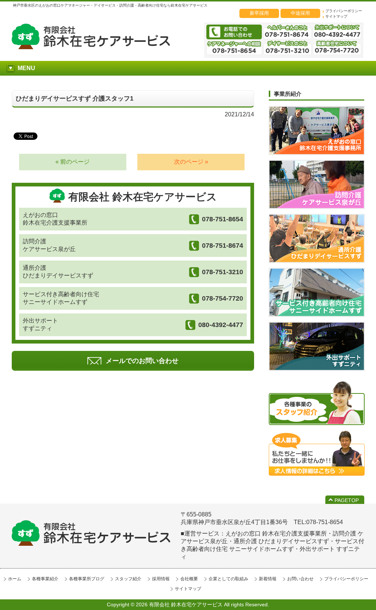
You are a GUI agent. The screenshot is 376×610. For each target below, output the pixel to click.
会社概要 (189, 578)
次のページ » (191, 162)
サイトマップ (336, 16)
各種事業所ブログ (86, 578)
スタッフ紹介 (128, 578)
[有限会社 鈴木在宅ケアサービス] (91, 47)
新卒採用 (259, 13)
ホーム (14, 578)
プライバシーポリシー (343, 11)
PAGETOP (347, 500)
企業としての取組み (228, 578)
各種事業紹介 (45, 578)
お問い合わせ (300, 578)
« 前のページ (72, 162)
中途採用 (300, 13)
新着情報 (267, 578)
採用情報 (161, 578)
